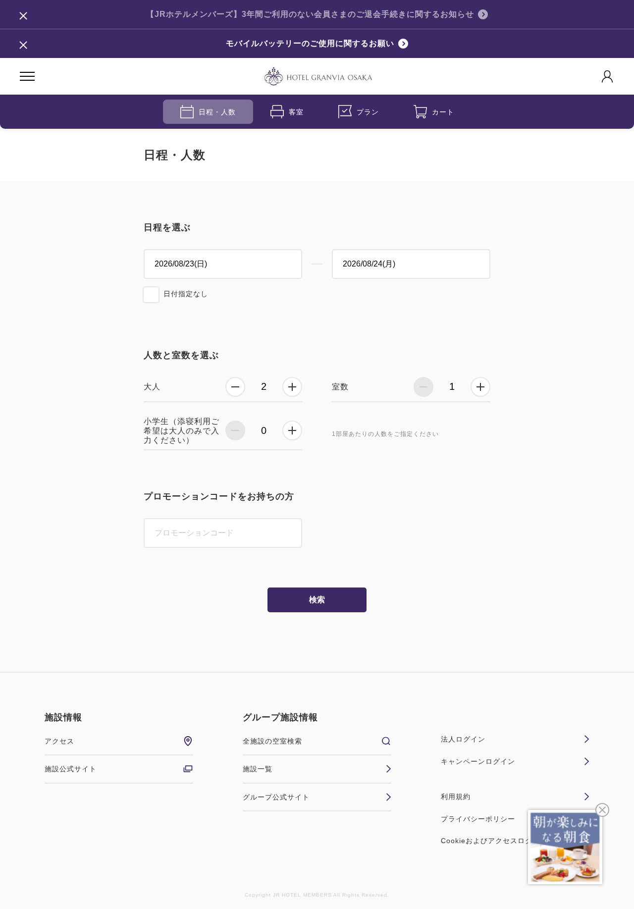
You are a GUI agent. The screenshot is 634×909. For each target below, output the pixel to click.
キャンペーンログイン (478, 761)
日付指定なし (185, 294)
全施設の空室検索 (272, 741)
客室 (296, 112)
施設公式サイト (71, 769)
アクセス (59, 741)
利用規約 (456, 797)
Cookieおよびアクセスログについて (501, 841)
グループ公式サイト (276, 797)
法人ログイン (463, 739)
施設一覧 (257, 769)
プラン (368, 112)
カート (443, 112)
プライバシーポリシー (478, 819)
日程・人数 (217, 112)
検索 (317, 599)
